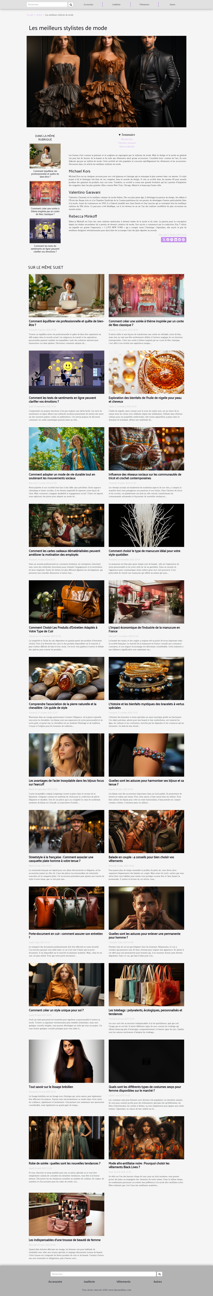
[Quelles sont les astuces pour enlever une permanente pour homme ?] (146, 907)
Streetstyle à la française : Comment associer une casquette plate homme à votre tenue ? (61, 858)
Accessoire (88, 4)
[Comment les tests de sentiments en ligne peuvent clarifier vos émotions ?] (45, 230)
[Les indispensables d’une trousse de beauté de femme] (66, 1213)
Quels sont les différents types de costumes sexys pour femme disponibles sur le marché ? (145, 1088)
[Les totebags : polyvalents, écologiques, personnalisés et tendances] (146, 984)
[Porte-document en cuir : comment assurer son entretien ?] (66, 907)
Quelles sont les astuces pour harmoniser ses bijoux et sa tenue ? (146, 782)
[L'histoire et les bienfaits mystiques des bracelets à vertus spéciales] (146, 678)
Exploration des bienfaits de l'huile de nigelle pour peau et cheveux (145, 399)
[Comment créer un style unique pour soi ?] (66, 984)
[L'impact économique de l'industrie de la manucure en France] (146, 601)
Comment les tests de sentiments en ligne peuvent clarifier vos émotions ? (45, 249)
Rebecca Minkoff (126, 146)
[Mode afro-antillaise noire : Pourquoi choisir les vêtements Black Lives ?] (146, 1137)
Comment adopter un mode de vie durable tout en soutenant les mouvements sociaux (62, 476)
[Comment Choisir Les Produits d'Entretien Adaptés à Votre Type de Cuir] (66, 601)
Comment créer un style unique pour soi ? (56, 1010)
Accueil (30, 14)
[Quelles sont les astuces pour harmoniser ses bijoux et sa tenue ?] (146, 754)
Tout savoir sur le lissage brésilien (51, 1086)
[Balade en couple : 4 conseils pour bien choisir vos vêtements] (146, 831)
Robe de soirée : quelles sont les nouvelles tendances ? (64, 1163)
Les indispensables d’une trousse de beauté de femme (65, 1239)
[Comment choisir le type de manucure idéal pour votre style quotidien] (146, 525)
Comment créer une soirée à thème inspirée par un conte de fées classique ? (45, 211)
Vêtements (144, 4)
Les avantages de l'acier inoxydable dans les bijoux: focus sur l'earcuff (66, 782)
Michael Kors (127, 139)
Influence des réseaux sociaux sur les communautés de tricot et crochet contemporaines (145, 476)
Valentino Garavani (127, 142)
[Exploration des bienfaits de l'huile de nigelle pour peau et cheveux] (146, 371)
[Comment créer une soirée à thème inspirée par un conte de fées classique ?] (45, 193)
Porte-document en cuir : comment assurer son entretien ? (66, 935)
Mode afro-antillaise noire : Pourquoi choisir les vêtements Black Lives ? (139, 1165)
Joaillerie (116, 4)
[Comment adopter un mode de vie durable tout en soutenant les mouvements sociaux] (66, 448)
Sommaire (128, 134)
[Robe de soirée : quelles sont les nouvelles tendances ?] (66, 1137)
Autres (172, 4)
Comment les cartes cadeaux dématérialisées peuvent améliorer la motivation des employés (64, 552)
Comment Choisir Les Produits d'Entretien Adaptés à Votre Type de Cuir (63, 629)
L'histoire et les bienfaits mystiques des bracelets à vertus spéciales (146, 705)
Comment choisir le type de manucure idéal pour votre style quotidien (144, 552)
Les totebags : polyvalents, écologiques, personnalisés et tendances (145, 1011)
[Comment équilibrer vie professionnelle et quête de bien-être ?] (45, 155)
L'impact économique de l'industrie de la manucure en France (144, 629)
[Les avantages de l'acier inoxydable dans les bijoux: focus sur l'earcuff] (66, 754)
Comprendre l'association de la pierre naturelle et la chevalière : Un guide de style (62, 705)
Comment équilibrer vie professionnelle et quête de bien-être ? (45, 174)
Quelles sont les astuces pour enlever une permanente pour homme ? (144, 935)
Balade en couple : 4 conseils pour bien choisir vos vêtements (141, 858)
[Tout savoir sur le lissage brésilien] (66, 1060)
